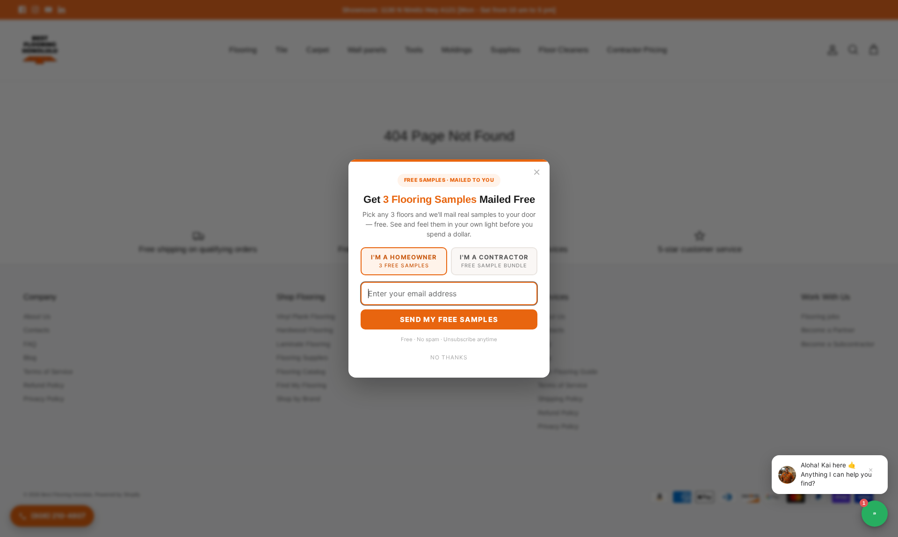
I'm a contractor (494, 261)
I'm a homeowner (404, 261)
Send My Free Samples (449, 319)
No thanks (449, 357)
